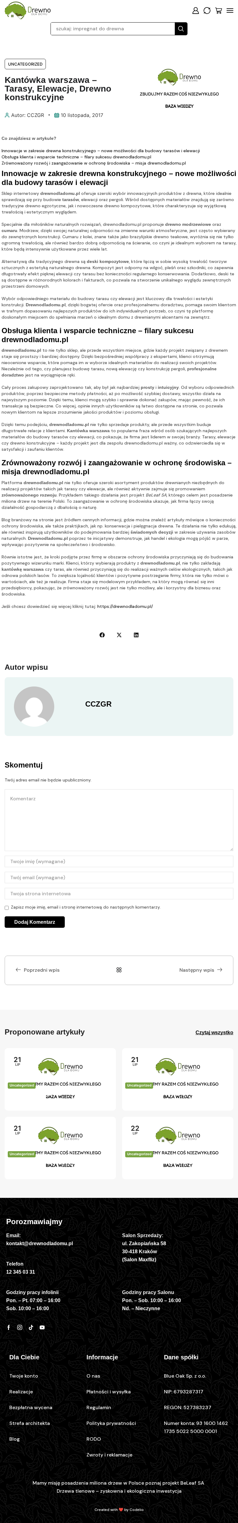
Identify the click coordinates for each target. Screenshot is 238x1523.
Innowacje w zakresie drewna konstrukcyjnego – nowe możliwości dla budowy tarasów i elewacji (101, 150)
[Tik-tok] (31, 1327)
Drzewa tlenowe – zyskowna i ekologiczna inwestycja (119, 1491)
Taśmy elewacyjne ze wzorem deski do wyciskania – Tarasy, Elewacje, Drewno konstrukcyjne (174, 1099)
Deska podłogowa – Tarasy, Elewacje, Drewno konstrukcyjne (56, 1098)
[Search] (181, 29)
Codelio (137, 1509)
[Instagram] (19, 1327)
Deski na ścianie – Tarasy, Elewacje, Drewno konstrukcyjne (174, 1167)
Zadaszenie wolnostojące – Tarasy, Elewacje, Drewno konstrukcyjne (60, 1167)
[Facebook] (8, 1327)
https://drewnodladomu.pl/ (125, 606)
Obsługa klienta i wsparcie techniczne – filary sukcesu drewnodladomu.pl (76, 157)
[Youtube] (42, 1327)
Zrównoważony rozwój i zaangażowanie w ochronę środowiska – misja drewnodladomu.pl (94, 163)
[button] (195, 10)
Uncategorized (25, 64)
